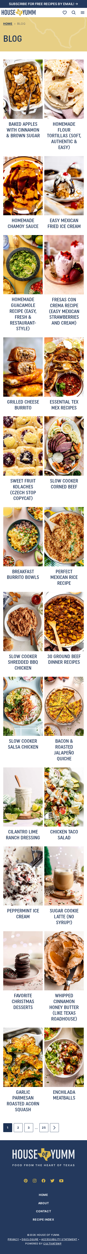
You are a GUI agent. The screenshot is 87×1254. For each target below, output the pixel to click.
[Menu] (82, 12)
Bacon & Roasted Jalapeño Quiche (64, 749)
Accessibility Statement (59, 1239)
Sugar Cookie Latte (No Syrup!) (64, 916)
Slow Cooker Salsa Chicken (23, 744)
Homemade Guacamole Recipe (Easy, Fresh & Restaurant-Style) (23, 313)
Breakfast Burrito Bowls (23, 574)
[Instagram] (34, 1180)
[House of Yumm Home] (19, 12)
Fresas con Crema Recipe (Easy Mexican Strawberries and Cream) (64, 311)
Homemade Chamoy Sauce (23, 223)
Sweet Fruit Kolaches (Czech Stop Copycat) (23, 489)
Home (8, 23)
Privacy (13, 1239)
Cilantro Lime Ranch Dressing (23, 835)
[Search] (73, 12)
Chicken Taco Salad (64, 835)
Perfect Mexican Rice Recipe (64, 577)
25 (45, 1129)
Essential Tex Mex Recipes (64, 405)
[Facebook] (43, 1180)
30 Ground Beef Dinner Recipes (64, 659)
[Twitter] (52, 1180)
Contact (43, 1211)
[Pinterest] (25, 1180)
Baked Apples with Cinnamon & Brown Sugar (23, 130)
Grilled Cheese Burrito (23, 405)
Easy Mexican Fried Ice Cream (64, 223)
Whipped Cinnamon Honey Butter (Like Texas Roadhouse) (64, 1007)
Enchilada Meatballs (64, 1095)
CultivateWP (52, 1243)
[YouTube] (61, 1180)
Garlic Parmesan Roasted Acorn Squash (23, 1100)
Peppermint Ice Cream (23, 913)
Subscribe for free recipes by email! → (43, 4)
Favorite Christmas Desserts (23, 1001)
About (43, 1203)
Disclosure (30, 1239)
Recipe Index (43, 1219)
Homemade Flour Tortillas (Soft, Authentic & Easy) (64, 135)
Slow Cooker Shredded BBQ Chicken (23, 662)
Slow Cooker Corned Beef (64, 484)
